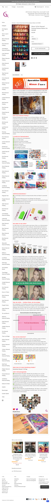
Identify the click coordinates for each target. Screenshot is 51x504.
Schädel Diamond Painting (6, 283)
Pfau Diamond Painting (5, 108)
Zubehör (4, 387)
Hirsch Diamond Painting (5, 167)
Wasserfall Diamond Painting (6, 243)
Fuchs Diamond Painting (5, 78)
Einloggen (14, 6)
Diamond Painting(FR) (31, 480)
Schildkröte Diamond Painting (6, 186)
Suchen (15, 480)
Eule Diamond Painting (5, 209)
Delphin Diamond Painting (5, 181)
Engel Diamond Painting (5, 322)
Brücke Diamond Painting (5, 248)
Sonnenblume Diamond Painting (6, 49)
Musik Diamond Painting (5, 296)
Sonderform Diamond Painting (6, 379)
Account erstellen (20, 6)
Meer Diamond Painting (5, 229)
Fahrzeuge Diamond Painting (6, 263)
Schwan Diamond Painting (6, 142)
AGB (15, 482)
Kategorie (4, 25)
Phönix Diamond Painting (5, 340)
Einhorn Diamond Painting (5, 345)
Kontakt (3, 479)
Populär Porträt (5, 305)
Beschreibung (16, 74)
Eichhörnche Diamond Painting (6, 147)
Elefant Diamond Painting (5, 83)
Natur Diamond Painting (5, 224)
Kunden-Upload (5, 393)
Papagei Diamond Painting (6, 199)
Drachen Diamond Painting (6, 355)
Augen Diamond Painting (5, 309)
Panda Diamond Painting (5, 113)
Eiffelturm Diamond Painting (6, 253)
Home (3, 22)
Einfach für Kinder (6, 383)
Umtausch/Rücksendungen (20, 486)
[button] (15, 461)
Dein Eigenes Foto (5, 29)
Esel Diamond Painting (5, 157)
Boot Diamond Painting (5, 239)
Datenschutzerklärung (6, 486)
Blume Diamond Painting (5, 39)
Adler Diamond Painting (5, 204)
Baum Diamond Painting (5, 234)
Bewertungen (5, 390)
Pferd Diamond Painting (5, 93)
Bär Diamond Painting (5, 118)
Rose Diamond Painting (5, 44)
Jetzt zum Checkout (40, 53)
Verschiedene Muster (5, 268)
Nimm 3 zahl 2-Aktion (5, 34)
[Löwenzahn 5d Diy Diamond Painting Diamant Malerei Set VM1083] (43, 447)
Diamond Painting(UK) (31, 479)
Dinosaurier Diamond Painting (6, 360)
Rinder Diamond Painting (5, 176)
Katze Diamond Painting (5, 64)
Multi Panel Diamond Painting (6, 365)
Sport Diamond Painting (5, 301)
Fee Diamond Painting (5, 332)
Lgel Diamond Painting (5, 127)
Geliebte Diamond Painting (6, 327)
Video (3, 396)
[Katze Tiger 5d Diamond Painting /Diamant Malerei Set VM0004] (30, 447)
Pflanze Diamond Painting (5, 59)
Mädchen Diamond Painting (6, 317)
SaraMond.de (11, 500)
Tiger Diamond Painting (5, 74)
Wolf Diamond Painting (5, 103)
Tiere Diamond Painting (5, 191)
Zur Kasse (47, 6)
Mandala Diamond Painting (6, 278)
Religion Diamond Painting (6, 369)
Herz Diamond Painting (5, 288)
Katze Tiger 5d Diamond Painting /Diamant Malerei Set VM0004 (30, 456)
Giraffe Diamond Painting (5, 152)
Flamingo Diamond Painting (6, 132)
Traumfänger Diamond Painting (6, 273)
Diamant (32, 41)
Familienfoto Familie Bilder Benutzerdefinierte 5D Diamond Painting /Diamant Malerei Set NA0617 (17, 457)
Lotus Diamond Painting (5, 54)
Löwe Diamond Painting (5, 88)
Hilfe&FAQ (16, 479)
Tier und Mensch (5, 313)
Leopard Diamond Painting (6, 98)
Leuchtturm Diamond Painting (6, 258)
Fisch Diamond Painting (5, 137)
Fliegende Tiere (5, 195)
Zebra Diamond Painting (5, 172)
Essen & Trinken (5, 292)
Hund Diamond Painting (5, 69)
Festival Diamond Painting (6, 374)
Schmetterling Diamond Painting (6, 214)
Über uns (4, 480)
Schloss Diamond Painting (6, 350)
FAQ (22, 74)
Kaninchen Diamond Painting (6, 162)
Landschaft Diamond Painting (6, 219)
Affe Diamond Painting (5, 123)
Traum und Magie (6, 336)
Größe (32, 36)
